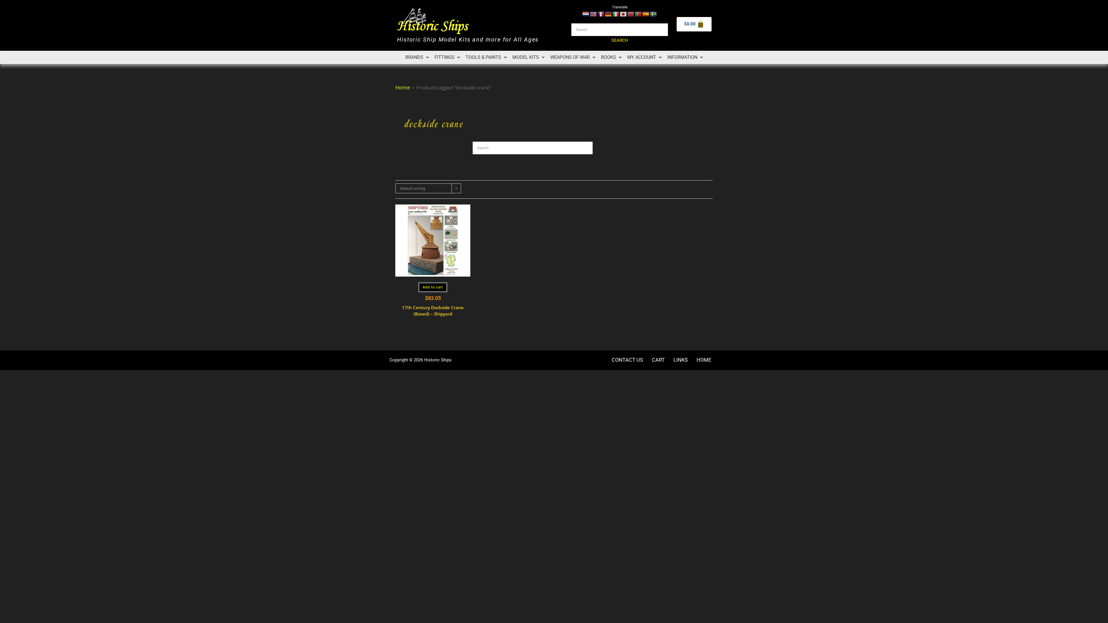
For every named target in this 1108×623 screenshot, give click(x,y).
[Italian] (616, 14)
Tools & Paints (483, 57)
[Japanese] (623, 14)
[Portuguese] (638, 14)
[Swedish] (653, 14)
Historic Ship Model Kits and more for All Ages (468, 39)
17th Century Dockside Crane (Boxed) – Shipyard (433, 311)
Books (608, 57)
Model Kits (525, 57)
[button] (417, 57)
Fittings (444, 57)
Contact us (627, 360)
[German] (608, 14)
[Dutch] (586, 14)
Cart (658, 360)
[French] (601, 14)
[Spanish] (646, 14)
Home (402, 87)
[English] (593, 14)
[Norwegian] (631, 14)
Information (682, 57)
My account (641, 57)
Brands (414, 57)
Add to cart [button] (433, 287)
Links (680, 360)
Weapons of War (570, 57)
